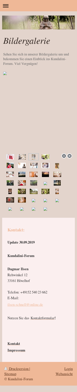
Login (68, 368)
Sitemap (10, 373)
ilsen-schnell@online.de (25, 304)
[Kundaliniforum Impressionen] (10, 157)
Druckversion (18, 368)
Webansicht (64, 373)
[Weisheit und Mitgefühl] (45, 165)
